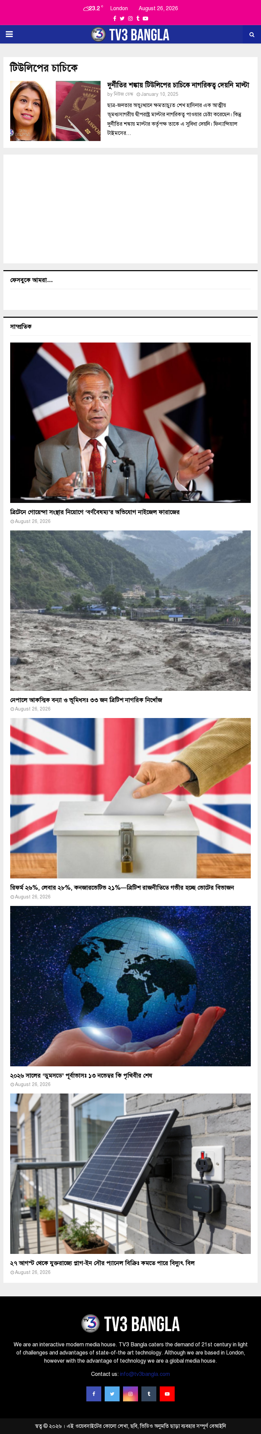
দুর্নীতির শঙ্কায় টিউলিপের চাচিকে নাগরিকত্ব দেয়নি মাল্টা (178, 85)
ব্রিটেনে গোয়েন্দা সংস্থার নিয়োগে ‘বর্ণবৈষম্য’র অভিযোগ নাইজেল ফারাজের (95, 512)
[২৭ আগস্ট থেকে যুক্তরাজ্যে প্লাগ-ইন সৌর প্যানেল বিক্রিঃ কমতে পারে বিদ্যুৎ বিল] (130, 1174)
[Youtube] (167, 1393)
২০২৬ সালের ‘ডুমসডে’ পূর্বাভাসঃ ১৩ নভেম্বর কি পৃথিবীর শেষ (81, 1075)
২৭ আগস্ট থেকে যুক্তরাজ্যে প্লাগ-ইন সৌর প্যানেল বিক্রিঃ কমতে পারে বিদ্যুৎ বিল (102, 1263)
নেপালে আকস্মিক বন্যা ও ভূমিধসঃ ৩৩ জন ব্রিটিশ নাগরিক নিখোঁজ (86, 700)
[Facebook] (93, 1393)
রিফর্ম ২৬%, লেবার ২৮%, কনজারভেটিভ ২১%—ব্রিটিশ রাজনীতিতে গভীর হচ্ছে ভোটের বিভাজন (122, 887)
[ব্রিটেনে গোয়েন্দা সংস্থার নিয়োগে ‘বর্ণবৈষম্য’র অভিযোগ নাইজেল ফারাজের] (130, 423)
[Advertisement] (130, 209)
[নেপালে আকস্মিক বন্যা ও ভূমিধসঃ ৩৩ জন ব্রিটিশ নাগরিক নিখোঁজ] (130, 610)
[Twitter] (112, 1393)
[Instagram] (130, 1393)
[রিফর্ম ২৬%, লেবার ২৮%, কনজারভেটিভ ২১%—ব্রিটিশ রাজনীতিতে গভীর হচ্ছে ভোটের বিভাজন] (130, 798)
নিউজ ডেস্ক (123, 94)
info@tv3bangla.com (145, 1374)
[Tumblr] (148, 1393)
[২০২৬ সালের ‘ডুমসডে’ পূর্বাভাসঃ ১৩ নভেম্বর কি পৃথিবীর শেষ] (130, 986)
